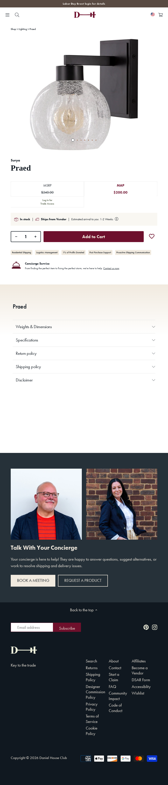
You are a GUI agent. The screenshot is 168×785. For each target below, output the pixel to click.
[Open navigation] (7, 15)
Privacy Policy (92, 706)
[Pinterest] (146, 627)
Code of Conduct (115, 707)
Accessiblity (141, 686)
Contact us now (111, 268)
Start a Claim (114, 677)
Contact (115, 668)
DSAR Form (141, 680)
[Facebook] (137, 627)
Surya (15, 160)
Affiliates (139, 661)
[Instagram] (154, 627)
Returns (92, 668)
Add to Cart (93, 236)
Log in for (47, 202)
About (114, 661)
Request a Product (83, 580)
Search (91, 661)
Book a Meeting (33, 580)
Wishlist (138, 693)
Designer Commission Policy (95, 692)
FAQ (112, 686)
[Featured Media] (84, 95)
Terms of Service (92, 718)
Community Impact (118, 695)
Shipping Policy (93, 677)
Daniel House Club (53, 757)
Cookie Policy (91, 730)
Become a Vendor (140, 670)
